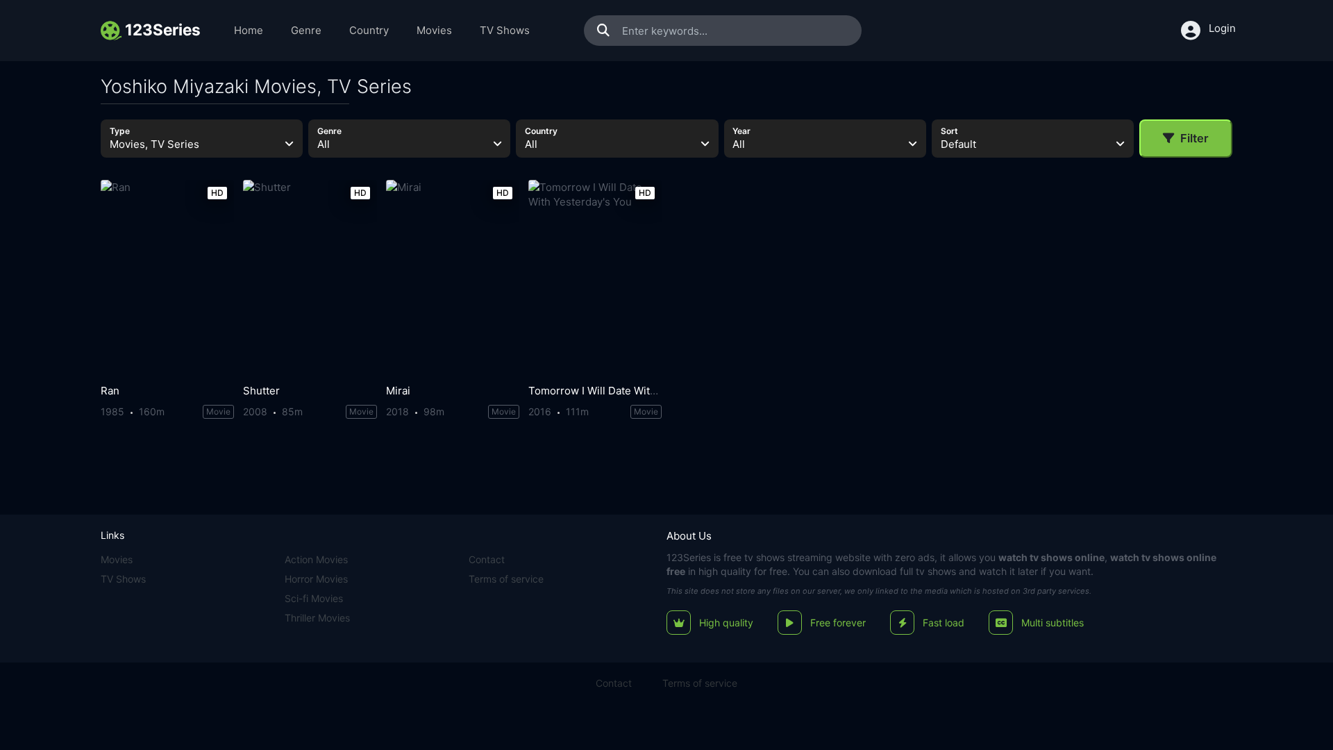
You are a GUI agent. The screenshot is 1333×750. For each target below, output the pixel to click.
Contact (487, 559)
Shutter (261, 390)
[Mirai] (452, 279)
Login (1222, 28)
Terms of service (506, 579)
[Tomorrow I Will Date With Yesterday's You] (595, 279)
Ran (110, 390)
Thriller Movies (317, 618)
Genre (306, 30)
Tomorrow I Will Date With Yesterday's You (632, 390)
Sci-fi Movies (314, 598)
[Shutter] (309, 279)
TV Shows (505, 30)
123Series (688, 557)
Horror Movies (316, 579)
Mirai (398, 390)
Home (248, 30)
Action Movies (316, 559)
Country (369, 30)
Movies (434, 30)
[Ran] (167, 279)
